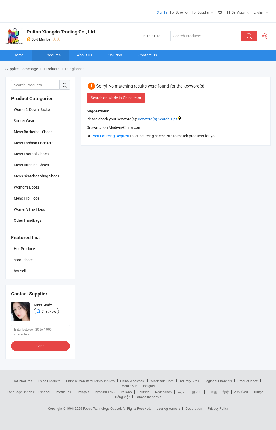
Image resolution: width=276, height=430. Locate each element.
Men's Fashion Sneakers (33, 142)
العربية (181, 392)
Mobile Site (129, 386)
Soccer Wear (24, 120)
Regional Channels (218, 381)
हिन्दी (226, 392)
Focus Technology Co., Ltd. (103, 408)
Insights (149, 386)
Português (63, 392)
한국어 (197, 392)
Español (44, 392)
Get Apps (238, 12)
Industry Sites (189, 381)
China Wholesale (132, 381)
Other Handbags (28, 220)
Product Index (247, 381)
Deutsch (143, 392)
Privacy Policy (218, 408)
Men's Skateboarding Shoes (36, 176)
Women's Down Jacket (32, 109)
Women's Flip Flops (29, 209)
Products (53, 55)
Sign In (162, 12)
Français (83, 392)
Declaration (193, 408)
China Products (49, 381)
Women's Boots (26, 187)
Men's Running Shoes (31, 164)
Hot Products (22, 381)
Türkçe (258, 392)
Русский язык (105, 392)
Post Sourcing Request (265, 36)
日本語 (212, 392)
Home (18, 55)
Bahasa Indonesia (148, 397)
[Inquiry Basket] (220, 12)
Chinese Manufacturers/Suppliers (90, 381)
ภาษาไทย (241, 392)
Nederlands (163, 392)
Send (40, 345)
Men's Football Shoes (31, 153)
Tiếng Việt (122, 397)
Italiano (126, 392)
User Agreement (168, 408)
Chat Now (49, 311)
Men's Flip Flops (27, 198)
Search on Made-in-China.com (116, 97)
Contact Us (147, 55)
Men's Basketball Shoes (33, 131)
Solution (115, 55)
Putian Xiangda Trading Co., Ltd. (61, 32)
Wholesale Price (162, 381)
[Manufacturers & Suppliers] (40, 10)
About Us (84, 55)
